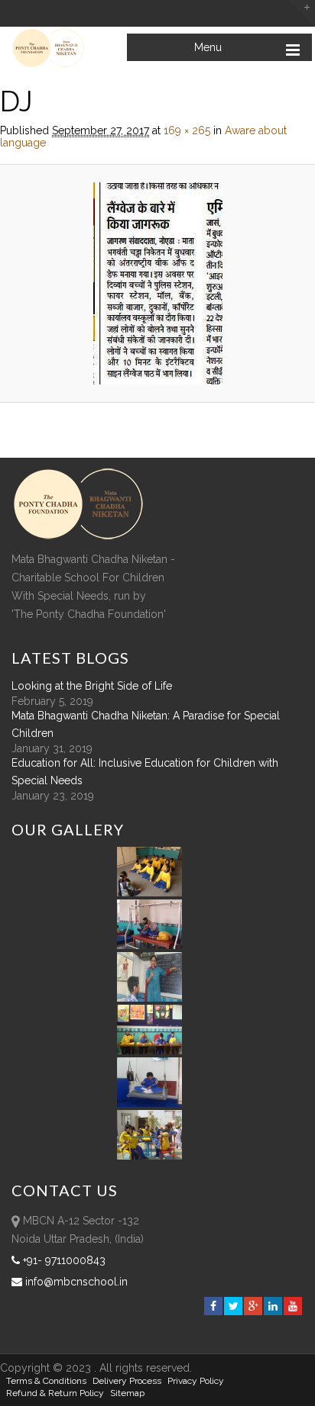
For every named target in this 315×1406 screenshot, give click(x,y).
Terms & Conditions (46, 1380)
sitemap (127, 1393)
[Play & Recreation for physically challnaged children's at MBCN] (150, 1156)
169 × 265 (187, 130)
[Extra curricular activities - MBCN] (152, 892)
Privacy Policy (195, 1380)
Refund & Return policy (55, 1393)
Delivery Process (127, 1380)
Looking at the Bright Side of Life (91, 686)
